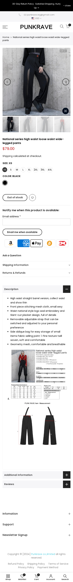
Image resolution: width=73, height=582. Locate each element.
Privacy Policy (26, 567)
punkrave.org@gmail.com (40, 14)
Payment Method (48, 567)
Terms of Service (58, 563)
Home (6, 37)
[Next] (65, 81)
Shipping (8, 156)
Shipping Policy (36, 563)
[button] (36, 265)
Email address (12, 216)
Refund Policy (16, 563)
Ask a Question (12, 255)
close (7, 5)
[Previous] (7, 81)
